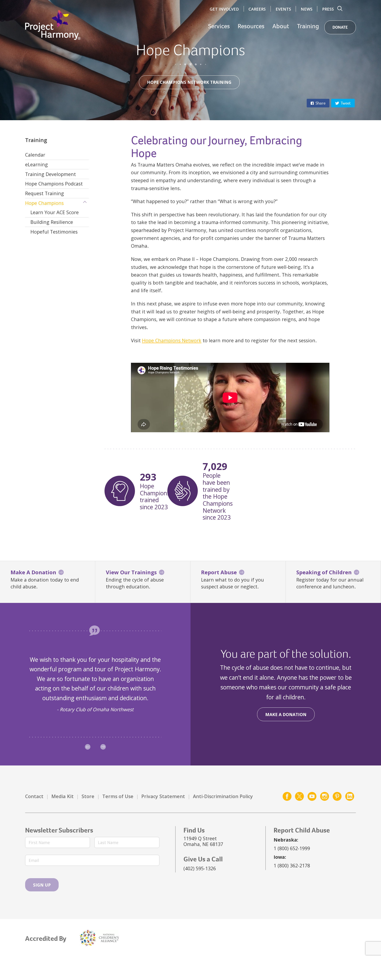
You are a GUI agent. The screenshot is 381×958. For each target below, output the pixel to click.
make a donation (285, 714)
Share (320, 103)
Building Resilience (51, 222)
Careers (257, 9)
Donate (340, 27)
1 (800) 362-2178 (292, 865)
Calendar (35, 155)
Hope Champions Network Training (189, 82)
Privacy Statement (163, 796)
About (280, 26)
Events (283, 9)
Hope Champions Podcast (54, 183)
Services (219, 26)
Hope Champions (44, 203)
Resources (251, 26)
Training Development (50, 174)
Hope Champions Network (171, 340)
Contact (34, 796)
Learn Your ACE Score (54, 212)
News (306, 9)
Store (88, 796)
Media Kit (62, 796)
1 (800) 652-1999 (292, 848)
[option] (95, 684)
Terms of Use (117, 796)
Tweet (346, 103)
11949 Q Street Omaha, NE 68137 (203, 841)
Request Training (44, 193)
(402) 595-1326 (199, 868)
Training (308, 26)
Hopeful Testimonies (54, 231)
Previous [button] (87, 747)
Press (328, 9)
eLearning (36, 164)
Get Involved (224, 9)
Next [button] (103, 747)
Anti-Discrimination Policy (223, 796)
